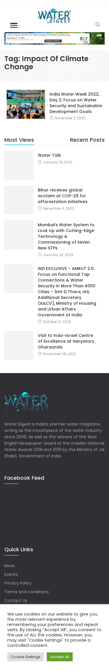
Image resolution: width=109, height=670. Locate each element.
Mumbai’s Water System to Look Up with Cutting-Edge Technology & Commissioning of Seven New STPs (66, 236)
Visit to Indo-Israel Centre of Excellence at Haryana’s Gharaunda (66, 341)
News (9, 566)
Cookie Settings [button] (25, 657)
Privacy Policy (18, 583)
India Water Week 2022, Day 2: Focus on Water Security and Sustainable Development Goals (75, 102)
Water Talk (49, 155)
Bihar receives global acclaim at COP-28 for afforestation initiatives (62, 196)
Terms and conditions (26, 592)
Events (11, 574)
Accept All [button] (59, 657)
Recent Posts (87, 139)
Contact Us (15, 600)
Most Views (19, 139)
